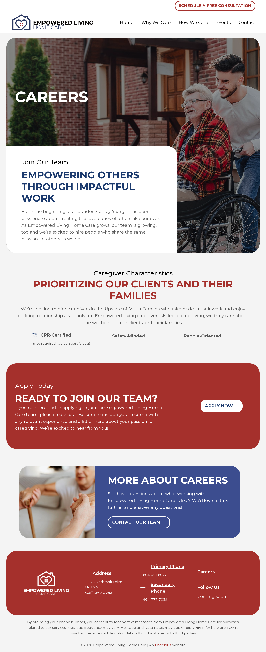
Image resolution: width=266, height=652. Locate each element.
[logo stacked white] (46, 583)
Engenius (163, 645)
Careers (206, 572)
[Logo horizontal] (53, 22)
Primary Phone (167, 566)
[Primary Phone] (145, 567)
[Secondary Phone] (145, 585)
